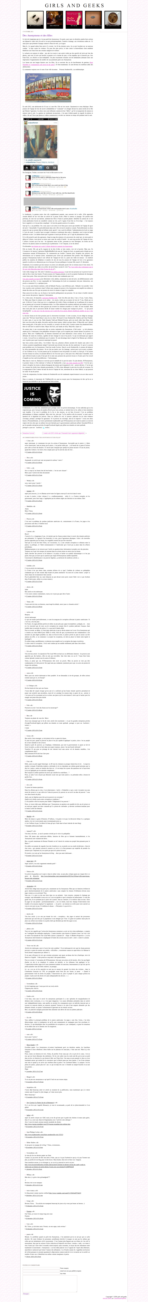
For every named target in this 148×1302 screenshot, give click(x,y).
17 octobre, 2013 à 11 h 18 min (34, 485)
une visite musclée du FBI (74, 363)
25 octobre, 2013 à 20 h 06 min (34, 1012)
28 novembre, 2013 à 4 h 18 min (34, 1147)
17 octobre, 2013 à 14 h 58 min (34, 700)
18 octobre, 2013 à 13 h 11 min (34, 855)
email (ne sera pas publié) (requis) (70, 1271)
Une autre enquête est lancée (31, 279)
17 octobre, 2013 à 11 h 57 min (34, 581)
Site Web (63, 1273)
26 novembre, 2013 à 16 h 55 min (34, 1137)
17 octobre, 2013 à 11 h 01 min (34, 452)
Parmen (29, 1211)
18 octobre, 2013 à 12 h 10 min (34, 825)
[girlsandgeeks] (74, 5)
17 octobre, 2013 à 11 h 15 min (34, 475)
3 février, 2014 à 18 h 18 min (33, 1256)
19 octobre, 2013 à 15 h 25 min (34, 923)
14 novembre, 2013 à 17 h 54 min (34, 1082)
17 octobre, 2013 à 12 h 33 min (34, 667)
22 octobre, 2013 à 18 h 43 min (34, 991)
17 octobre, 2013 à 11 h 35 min (34, 526)
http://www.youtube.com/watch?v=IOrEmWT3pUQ (65, 1193)
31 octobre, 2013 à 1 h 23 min (34, 1029)
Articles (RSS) (107, 1298)
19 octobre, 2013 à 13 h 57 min (34, 881)
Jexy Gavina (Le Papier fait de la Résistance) (40, 1102)
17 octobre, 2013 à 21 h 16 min (34, 779)
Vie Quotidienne (113, 25)
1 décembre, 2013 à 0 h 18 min (34, 1169)
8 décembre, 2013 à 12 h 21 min (34, 1195)
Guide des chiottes (93, 25)
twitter (47, 427)
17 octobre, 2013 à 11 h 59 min (34, 596)
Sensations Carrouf (28, 433)
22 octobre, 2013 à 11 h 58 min (34, 978)
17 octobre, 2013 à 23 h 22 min (34, 811)
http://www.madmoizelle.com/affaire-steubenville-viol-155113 (44, 1134)
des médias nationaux (57, 272)
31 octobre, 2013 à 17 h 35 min (34, 1039)
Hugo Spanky (31, 1045)
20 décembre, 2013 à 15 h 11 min (34, 1229)
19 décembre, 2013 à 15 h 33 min (34, 1206)
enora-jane (30, 861)
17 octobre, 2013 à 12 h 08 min (34, 606)
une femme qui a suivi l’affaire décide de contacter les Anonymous (51, 246)
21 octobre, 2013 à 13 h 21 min (34, 940)
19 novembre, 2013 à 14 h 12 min (34, 1110)
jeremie (29, 491)
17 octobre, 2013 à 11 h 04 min (34, 462)
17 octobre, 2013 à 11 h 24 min (34, 513)
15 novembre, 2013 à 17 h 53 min (34, 1097)
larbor (28, 1115)
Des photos (54, 25)
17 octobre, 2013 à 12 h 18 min (34, 646)
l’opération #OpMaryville (49, 298)
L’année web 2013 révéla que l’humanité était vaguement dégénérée (63, 433)
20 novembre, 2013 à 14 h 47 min (34, 1126)
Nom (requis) (64, 1268)
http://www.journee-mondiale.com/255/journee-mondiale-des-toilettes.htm (47, 1124)
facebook (39, 427)
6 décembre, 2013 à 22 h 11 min (34, 1185)
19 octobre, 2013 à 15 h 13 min (34, 908)
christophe (30, 886)
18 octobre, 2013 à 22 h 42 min (34, 866)
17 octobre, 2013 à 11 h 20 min (34, 501)
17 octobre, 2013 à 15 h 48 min (34, 710)
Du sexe (74, 25)
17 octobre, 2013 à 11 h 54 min (34, 560)
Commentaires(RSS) (120, 1298)
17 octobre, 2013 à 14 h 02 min (34, 680)
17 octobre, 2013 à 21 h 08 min (34, 756)
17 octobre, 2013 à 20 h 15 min (34, 730)
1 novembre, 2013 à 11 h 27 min (34, 1071)
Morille (29, 816)
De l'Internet (35, 25)
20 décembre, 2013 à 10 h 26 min (34, 1218)
